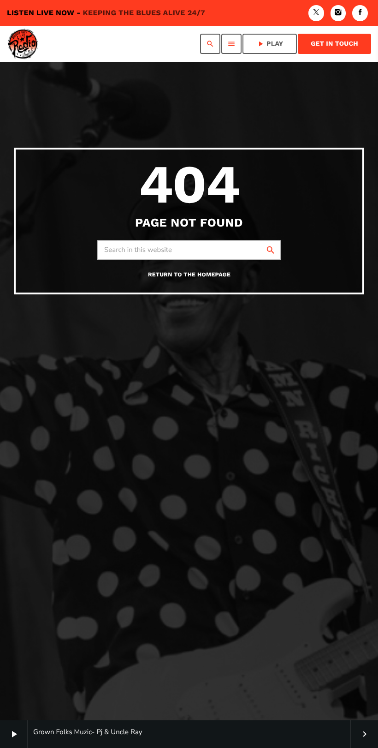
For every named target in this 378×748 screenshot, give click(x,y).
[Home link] (23, 44)
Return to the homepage (189, 274)
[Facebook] (360, 13)
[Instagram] (338, 13)
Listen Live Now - (106, 12)
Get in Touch (334, 44)
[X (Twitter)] (316, 13)
